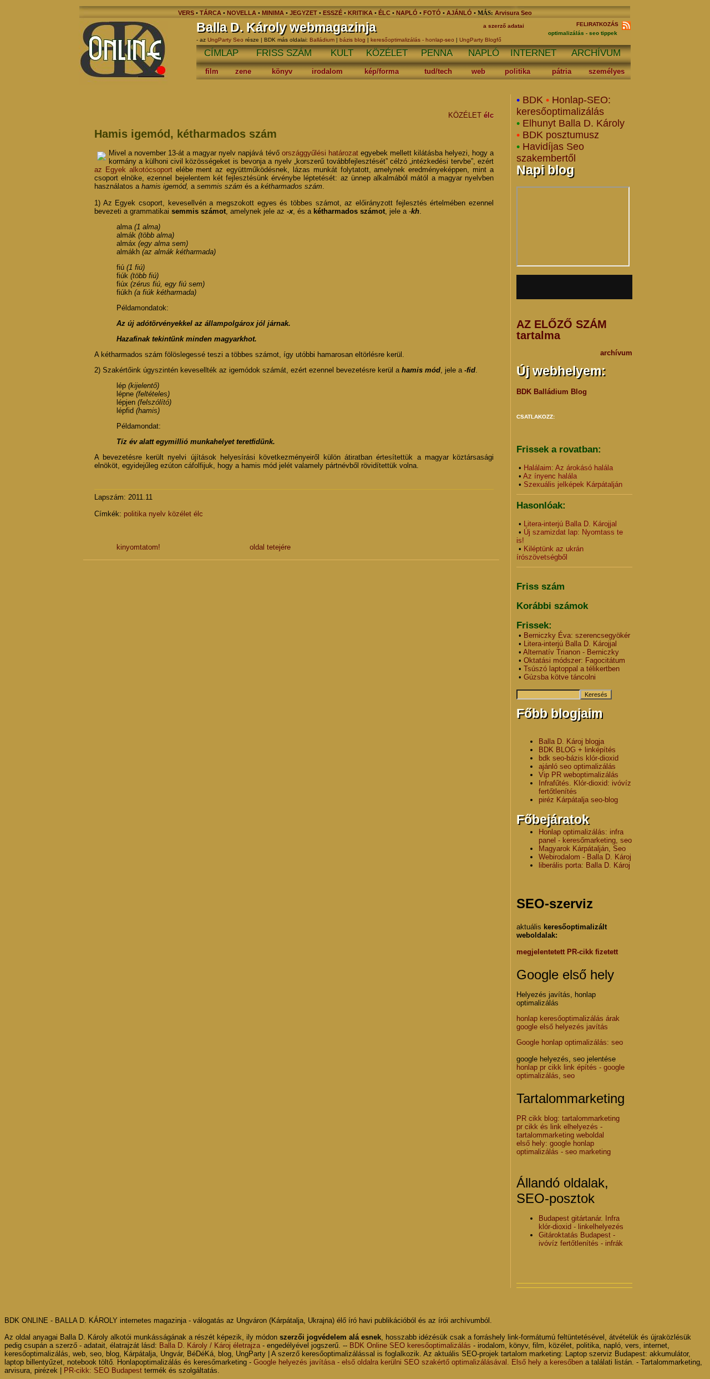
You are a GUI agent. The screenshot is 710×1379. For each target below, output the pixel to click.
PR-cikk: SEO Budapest (103, 1370)
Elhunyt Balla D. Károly (574, 123)
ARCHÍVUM (596, 53)
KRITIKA (360, 12)
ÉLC (384, 12)
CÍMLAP (221, 53)
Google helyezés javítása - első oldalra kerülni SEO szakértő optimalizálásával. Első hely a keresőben (418, 1362)
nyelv (157, 514)
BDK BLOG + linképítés (577, 750)
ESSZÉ (332, 12)
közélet (179, 514)
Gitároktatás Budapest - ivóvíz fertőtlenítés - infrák (581, 1239)
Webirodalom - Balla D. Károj (585, 857)
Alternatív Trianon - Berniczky (571, 652)
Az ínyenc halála (550, 476)
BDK (533, 99)
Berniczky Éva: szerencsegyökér (577, 635)
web (478, 71)
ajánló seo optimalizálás (577, 766)
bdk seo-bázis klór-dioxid (578, 758)
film (212, 71)
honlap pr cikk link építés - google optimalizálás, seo (570, 1071)
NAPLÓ (407, 12)
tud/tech (438, 71)
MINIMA (274, 12)
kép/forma (381, 71)
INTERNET (533, 53)
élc (489, 115)
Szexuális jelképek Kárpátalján (573, 484)
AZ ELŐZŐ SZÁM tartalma (561, 329)
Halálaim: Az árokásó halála (568, 468)
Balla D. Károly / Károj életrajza (209, 1345)
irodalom (327, 71)
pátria (561, 71)
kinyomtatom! (138, 547)
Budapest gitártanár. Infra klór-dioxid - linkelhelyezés (581, 1222)
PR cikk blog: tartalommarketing (568, 1118)
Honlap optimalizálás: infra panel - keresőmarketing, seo (585, 836)
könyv (282, 71)
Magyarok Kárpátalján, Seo (582, 848)
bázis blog (352, 40)
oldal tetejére (270, 547)
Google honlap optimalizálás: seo (569, 1042)
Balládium (322, 40)
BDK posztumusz (561, 134)
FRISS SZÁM (284, 53)
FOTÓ (432, 12)
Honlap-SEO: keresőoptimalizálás (563, 105)
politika (517, 71)
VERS (186, 12)
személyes (607, 71)
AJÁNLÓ (459, 12)
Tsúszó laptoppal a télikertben (572, 669)
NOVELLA (241, 12)
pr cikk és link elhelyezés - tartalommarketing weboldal (560, 1131)
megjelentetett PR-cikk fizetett (567, 952)
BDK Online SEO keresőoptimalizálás (410, 1345)
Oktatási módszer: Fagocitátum (574, 660)
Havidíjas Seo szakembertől (550, 152)
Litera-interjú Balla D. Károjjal (570, 524)
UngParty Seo (226, 40)
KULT (342, 53)
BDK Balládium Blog (551, 391)
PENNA (437, 53)
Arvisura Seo (513, 12)
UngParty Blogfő (480, 40)
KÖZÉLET (387, 53)
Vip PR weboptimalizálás (578, 775)
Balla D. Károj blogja (571, 741)
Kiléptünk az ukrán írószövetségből (550, 553)
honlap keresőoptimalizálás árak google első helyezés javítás (568, 1022)
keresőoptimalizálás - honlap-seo (412, 40)
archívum (616, 353)
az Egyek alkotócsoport (133, 169)
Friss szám (540, 586)
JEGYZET (303, 12)
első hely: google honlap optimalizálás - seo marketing (563, 1147)
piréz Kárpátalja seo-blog (578, 800)
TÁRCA (210, 12)
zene (243, 71)
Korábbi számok (552, 606)
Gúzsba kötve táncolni (560, 677)
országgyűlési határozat (320, 153)
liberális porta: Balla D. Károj (584, 865)
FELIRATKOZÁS (599, 24)
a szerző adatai (503, 26)
